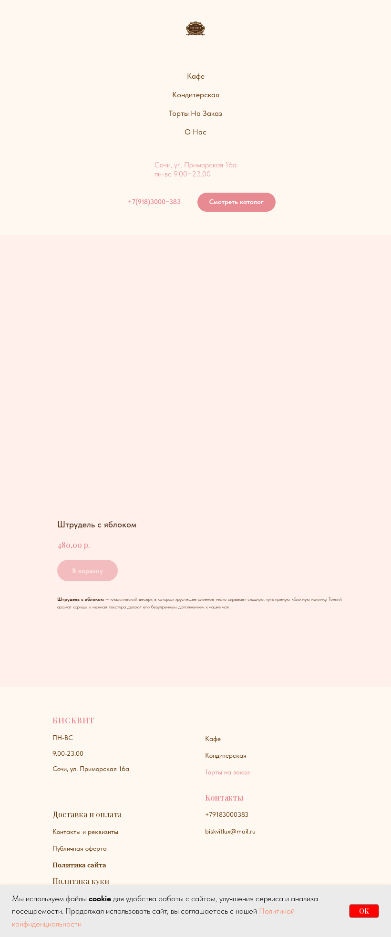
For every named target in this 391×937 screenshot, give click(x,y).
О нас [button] (195, 131)
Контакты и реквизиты (85, 831)
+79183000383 (226, 814)
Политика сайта (79, 865)
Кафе (213, 738)
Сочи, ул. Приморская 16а (90, 768)
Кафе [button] (196, 76)
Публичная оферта (79, 848)
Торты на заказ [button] (195, 113)
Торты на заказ (227, 772)
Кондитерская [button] (195, 94)
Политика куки (80, 881)
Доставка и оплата (87, 814)
